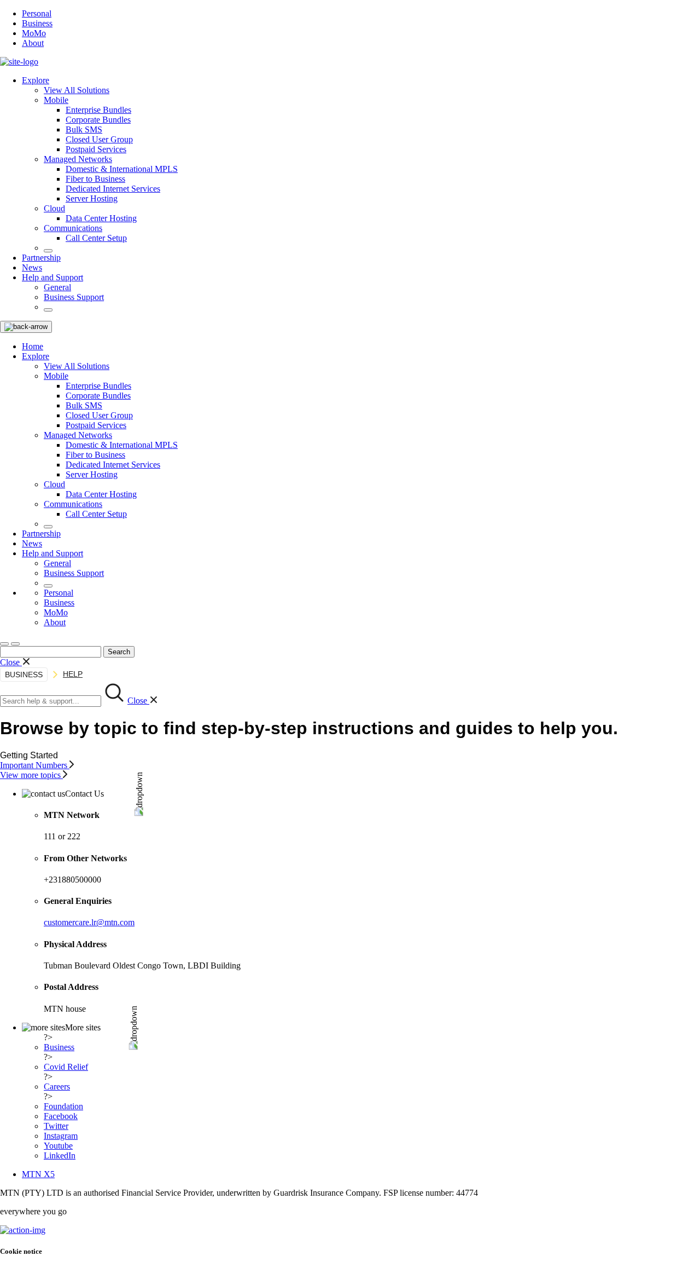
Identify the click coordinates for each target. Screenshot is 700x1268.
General (57, 287)
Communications (73, 228)
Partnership (41, 257)
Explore (35, 80)
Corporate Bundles (98, 119)
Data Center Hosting (101, 218)
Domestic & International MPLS (122, 169)
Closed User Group (99, 139)
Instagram (61, 1135)
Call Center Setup (96, 238)
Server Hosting (92, 198)
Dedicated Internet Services (113, 188)
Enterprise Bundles (98, 109)
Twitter (56, 1126)
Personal (36, 13)
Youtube (58, 1145)
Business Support (74, 297)
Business (37, 23)
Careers (57, 1086)
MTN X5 (38, 1174)
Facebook (61, 1116)
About (33, 43)
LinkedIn (59, 1155)
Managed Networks (78, 159)
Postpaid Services (96, 149)
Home (32, 346)
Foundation (63, 1106)
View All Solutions (76, 90)
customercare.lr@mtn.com (89, 922)
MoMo (34, 33)
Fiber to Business (95, 178)
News (32, 267)
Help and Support (52, 277)
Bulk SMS (84, 129)
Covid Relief (66, 1066)
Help (73, 674)
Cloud (54, 208)
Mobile (56, 100)
